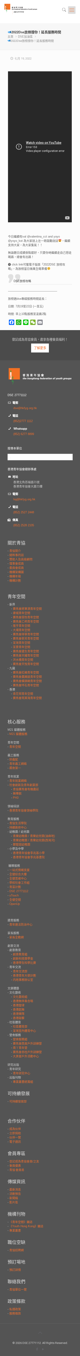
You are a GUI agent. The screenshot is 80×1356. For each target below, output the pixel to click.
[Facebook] (37, 1349)
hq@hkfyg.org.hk (24, 499)
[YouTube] (43, 1349)
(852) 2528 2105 (23, 525)
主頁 (10, 36)
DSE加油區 (25, 36)
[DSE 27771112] (26, 11)
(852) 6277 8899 (23, 434)
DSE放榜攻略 (22, 281)
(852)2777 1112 (23, 421)
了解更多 (40, 348)
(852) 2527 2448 (23, 512)
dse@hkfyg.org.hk (25, 408)
